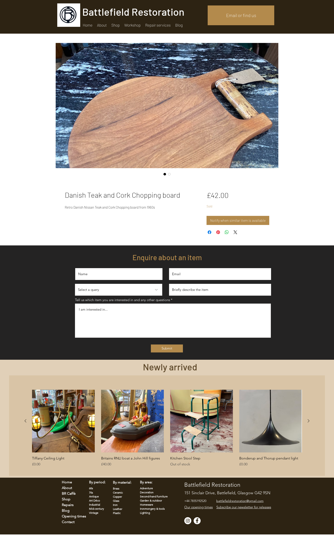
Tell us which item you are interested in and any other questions (122, 300)
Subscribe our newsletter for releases (243, 507)
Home (67, 482)
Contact (68, 522)
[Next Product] (308, 421)
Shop (66, 499)
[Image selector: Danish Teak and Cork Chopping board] (164, 174)
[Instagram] (187, 520)
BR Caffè (69, 493)
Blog (66, 510)
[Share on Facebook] (209, 232)
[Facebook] (197, 520)
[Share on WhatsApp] (226, 232)
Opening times (71, 516)
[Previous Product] (25, 421)
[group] (167, 430)
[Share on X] (235, 232)
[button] (158, 25)
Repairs (68, 505)
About (67, 488)
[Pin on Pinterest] (218, 232)
